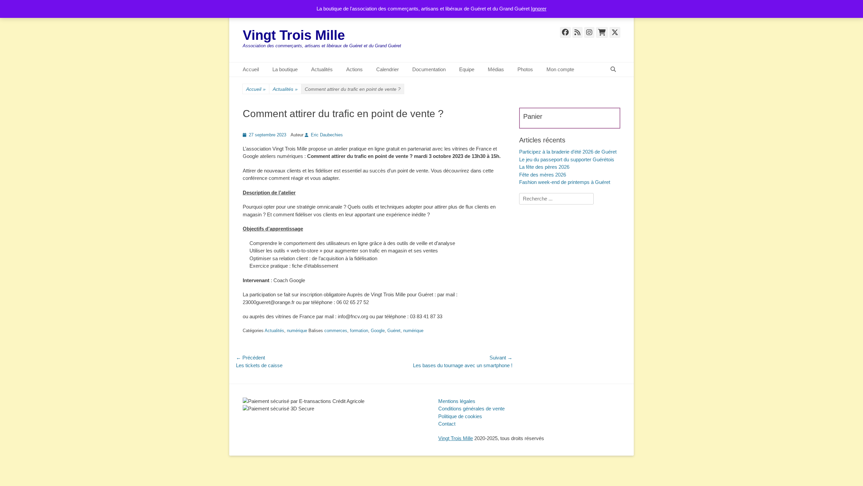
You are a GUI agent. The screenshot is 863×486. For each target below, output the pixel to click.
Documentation (429, 69)
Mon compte (560, 69)
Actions (354, 69)
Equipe (466, 69)
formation (359, 330)
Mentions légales (456, 401)
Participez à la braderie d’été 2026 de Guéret (568, 152)
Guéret (393, 330)
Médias (496, 69)
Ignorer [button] (538, 8)
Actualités (322, 69)
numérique (297, 330)
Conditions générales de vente (471, 408)
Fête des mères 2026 (542, 175)
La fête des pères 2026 (544, 167)
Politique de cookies (460, 416)
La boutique (285, 69)
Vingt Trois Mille (294, 35)
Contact (446, 424)
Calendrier (387, 69)
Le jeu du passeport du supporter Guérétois (566, 159)
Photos (525, 69)
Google (378, 330)
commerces (335, 330)
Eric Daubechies (327, 134)
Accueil (251, 69)
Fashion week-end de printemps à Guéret (564, 182)
